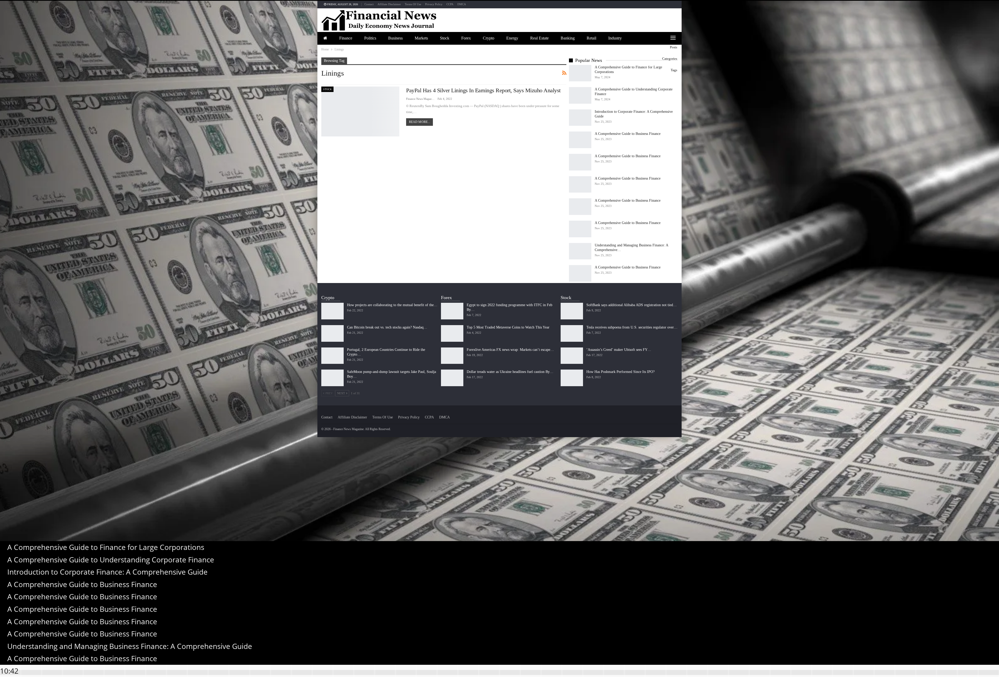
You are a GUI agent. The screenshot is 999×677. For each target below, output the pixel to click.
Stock (444, 38)
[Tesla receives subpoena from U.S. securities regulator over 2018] (572, 333)
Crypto (488, 38)
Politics (370, 38)
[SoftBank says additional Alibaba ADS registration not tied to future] (572, 311)
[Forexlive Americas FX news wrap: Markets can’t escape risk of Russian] (452, 355)
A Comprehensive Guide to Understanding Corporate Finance (110, 559)
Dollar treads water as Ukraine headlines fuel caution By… (510, 372)
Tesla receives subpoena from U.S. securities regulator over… (631, 327)
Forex (466, 38)
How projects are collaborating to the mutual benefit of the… (392, 305)
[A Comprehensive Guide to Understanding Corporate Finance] (580, 95)
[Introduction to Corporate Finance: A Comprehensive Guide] (580, 117)
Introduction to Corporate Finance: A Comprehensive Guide (107, 572)
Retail (591, 38)
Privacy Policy (434, 4)
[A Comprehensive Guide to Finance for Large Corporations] (580, 73)
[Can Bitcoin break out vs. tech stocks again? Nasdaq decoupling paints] (332, 333)
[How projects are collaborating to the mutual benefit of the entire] (332, 311)
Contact (369, 4)
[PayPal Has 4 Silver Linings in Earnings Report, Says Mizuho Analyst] (360, 111)
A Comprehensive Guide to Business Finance (628, 134)
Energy (512, 38)
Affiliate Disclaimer (389, 4)
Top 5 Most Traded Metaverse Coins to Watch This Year (508, 327)
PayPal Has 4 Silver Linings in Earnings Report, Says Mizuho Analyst (483, 90)
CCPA (449, 4)
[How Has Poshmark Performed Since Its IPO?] (572, 378)
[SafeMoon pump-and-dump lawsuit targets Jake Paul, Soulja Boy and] (332, 378)
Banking (568, 38)
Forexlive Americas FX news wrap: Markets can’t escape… (510, 350)
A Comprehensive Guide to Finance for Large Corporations (105, 547)
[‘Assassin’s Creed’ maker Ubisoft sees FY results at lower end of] (572, 355)
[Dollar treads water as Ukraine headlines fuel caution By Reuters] (452, 378)
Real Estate (539, 38)
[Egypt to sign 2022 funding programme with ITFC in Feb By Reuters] (452, 311)
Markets (421, 38)
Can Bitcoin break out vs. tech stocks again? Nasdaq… (387, 327)
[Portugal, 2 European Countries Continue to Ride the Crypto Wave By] (332, 355)
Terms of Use (413, 4)
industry (615, 38)
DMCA (461, 4)
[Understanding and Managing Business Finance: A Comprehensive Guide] (580, 251)
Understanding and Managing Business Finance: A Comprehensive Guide (129, 646)
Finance (345, 38)
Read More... (419, 122)
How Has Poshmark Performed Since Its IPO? (620, 372)
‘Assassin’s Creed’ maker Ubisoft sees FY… (618, 350)
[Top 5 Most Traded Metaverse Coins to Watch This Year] (452, 333)
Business (395, 38)
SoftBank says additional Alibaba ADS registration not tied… (631, 305)
